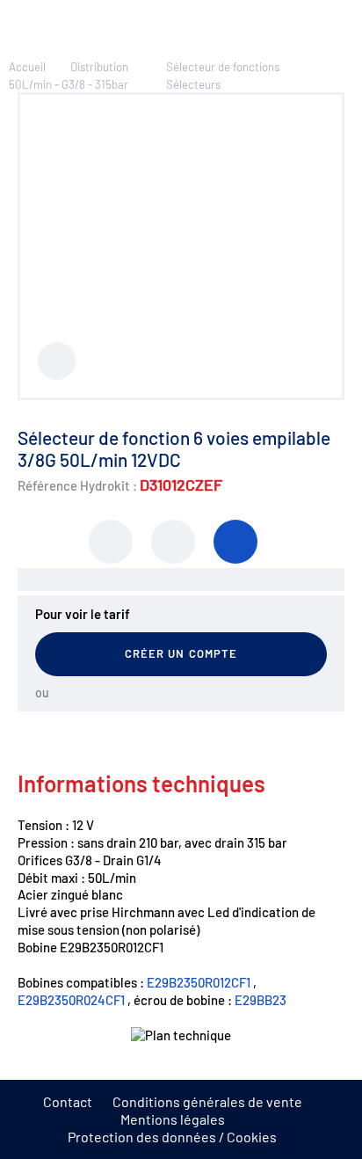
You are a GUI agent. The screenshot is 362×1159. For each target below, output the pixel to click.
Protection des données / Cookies (172, 1136)
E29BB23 (260, 1000)
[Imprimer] (111, 542)
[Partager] (173, 542)
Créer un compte (181, 653)
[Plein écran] (57, 361)
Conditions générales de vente (207, 1101)
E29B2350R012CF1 (198, 982)
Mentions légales (172, 1119)
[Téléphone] (235, 542)
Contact (67, 1101)
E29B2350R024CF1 (71, 1000)
